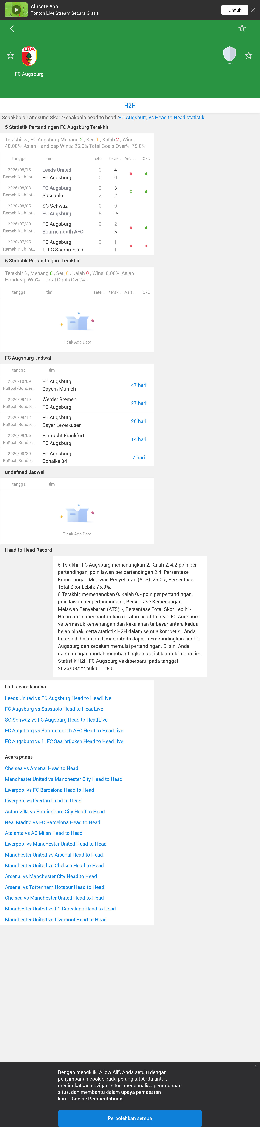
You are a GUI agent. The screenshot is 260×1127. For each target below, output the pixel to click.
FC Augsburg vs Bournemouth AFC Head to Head (59, 730)
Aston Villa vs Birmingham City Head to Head (55, 811)
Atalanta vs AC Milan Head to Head (44, 833)
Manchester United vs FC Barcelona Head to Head (60, 908)
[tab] (130, 105)
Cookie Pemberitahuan (97, 1099)
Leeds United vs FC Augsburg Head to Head (53, 698)
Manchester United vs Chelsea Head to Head (54, 865)
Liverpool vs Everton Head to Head (43, 800)
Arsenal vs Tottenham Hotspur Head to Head (54, 887)
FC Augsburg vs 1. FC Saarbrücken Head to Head (59, 741)
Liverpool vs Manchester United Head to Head (56, 844)
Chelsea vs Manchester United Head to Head (54, 898)
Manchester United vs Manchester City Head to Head (63, 779)
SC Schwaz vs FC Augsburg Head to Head (51, 719)
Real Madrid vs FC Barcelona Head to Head (52, 822)
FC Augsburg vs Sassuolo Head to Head (49, 709)
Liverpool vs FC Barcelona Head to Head (49, 790)
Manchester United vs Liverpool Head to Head (56, 919)
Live (106, 698)
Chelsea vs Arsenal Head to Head (41, 768)
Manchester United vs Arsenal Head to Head (54, 854)
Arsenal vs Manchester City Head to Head (51, 876)
